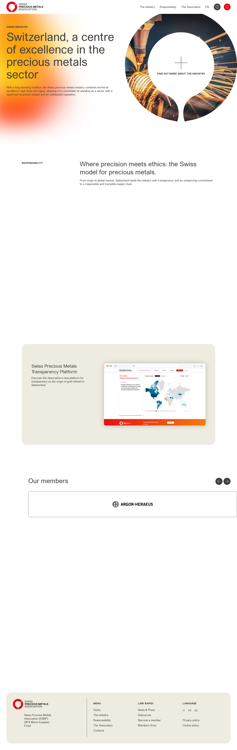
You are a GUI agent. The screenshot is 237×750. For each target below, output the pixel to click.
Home (96, 710)
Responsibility (168, 7)
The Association (190, 7)
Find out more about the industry (181, 73)
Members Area (147, 725)
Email (27, 726)
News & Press (146, 710)
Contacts (98, 730)
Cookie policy (191, 725)
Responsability (102, 720)
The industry (147, 7)
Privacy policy (191, 720)
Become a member (149, 720)
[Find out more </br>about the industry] (181, 62)
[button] (218, 481)
